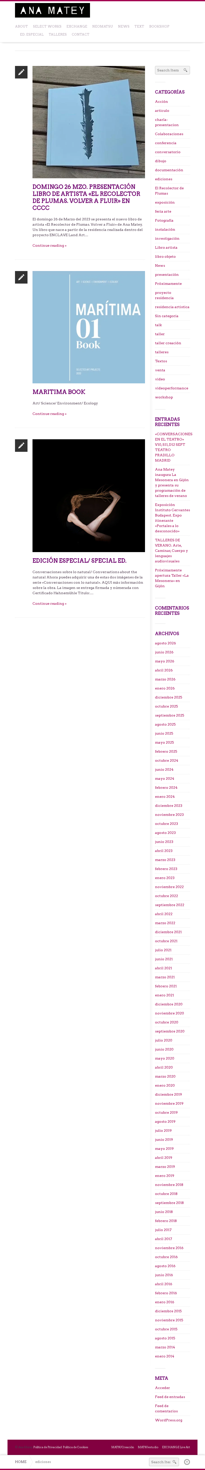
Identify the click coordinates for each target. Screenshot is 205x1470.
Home (20, 1462)
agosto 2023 (165, 833)
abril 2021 (163, 968)
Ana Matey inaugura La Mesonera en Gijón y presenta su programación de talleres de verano (172, 482)
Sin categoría (166, 316)
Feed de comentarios (166, 1408)
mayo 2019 (164, 1149)
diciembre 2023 (168, 806)
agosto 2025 (165, 724)
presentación (167, 275)
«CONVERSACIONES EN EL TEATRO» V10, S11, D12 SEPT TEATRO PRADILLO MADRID (172, 447)
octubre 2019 (166, 1112)
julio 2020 (163, 1040)
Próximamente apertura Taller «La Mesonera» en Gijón (172, 578)
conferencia (165, 143)
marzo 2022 (165, 923)
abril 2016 (163, 1284)
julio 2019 (163, 1131)
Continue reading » (49, 245)
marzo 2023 (165, 860)
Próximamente (168, 284)
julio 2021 (163, 950)
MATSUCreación (122, 1447)
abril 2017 (163, 1239)
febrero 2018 (166, 1221)
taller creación (168, 343)
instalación (165, 229)
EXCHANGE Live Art (176, 1447)
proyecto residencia (164, 295)
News (160, 266)
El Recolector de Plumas (169, 190)
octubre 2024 (166, 760)
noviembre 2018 (169, 1185)
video (160, 379)
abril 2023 (163, 851)
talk (158, 325)
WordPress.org (168, 1420)
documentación (169, 170)
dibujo (160, 161)
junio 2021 (164, 959)
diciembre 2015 (168, 1311)
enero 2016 (164, 1302)
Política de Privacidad (47, 1447)
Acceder (162, 1388)
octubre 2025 (166, 706)
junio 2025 (164, 733)
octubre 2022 (166, 896)
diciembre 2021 (168, 932)
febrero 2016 (166, 1293)
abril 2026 (164, 670)
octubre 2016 (166, 1257)
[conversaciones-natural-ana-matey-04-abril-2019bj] (88, 495)
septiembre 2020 (169, 1031)
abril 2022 (163, 914)
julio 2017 (163, 1230)
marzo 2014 (165, 1347)
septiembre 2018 (169, 1203)
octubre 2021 (166, 941)
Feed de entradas (170, 1397)
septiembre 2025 (169, 715)
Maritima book (58, 391)
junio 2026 (164, 652)
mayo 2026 (164, 661)
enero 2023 (164, 878)
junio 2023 (164, 842)
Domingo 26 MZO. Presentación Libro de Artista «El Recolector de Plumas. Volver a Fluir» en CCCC (86, 197)
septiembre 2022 (169, 905)
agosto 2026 (165, 643)
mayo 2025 (164, 742)
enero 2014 (164, 1356)
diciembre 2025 (168, 697)
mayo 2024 (164, 778)
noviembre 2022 (169, 887)
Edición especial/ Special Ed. (79, 560)
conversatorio (167, 152)
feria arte (163, 211)
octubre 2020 (166, 1022)
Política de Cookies (75, 1447)
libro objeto (165, 256)
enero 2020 (165, 1085)
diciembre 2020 (168, 1004)
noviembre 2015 (169, 1320)
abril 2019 (163, 1158)
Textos (161, 361)
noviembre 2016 (169, 1248)
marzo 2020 (165, 1076)
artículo (162, 111)
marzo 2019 (165, 1167)
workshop (164, 397)
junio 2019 (164, 1140)
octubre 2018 (166, 1194)
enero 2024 (165, 797)
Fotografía (164, 220)
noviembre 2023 (169, 815)
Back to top (187, 1462)
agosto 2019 (165, 1121)
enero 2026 (165, 688)
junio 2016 (164, 1275)
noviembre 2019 (169, 1103)
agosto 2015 (165, 1338)
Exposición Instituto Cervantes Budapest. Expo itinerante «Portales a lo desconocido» (172, 518)
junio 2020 (164, 1049)
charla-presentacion (167, 122)
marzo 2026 (165, 679)
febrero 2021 (166, 986)
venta (160, 370)
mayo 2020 (164, 1058)
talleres (161, 352)
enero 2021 (164, 995)
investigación (167, 238)
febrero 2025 (166, 751)
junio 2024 (164, 769)
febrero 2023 (166, 869)
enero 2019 (164, 1176)
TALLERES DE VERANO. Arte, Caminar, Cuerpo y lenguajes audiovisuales (171, 550)
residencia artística (172, 307)
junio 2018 (164, 1212)
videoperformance (171, 388)
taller (160, 334)
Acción (161, 102)
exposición (165, 202)
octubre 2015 (166, 1329)
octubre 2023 (166, 824)
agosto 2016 (165, 1266)
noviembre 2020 (169, 1013)
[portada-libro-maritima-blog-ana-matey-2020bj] (88, 327)
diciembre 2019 (168, 1094)
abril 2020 (164, 1067)
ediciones (163, 179)
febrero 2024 (166, 788)
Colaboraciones (169, 134)
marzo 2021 (165, 977)
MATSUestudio (148, 1447)
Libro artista (166, 247)
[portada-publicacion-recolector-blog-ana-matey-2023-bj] (88, 122)
